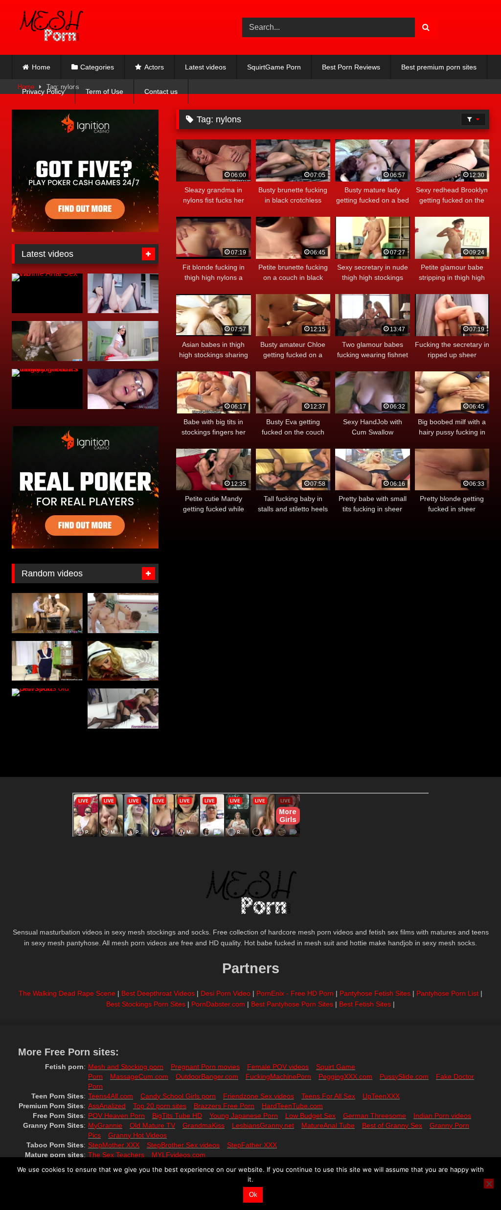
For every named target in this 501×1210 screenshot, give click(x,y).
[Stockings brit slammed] (47, 613)
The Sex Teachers (116, 1155)
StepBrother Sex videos (183, 1145)
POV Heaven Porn (116, 1115)
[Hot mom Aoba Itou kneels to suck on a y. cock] (47, 341)
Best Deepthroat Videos (158, 993)
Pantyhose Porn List (447, 993)
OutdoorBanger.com (207, 1076)
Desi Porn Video (225, 993)
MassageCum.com (139, 1076)
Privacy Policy (43, 91)
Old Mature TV (152, 1125)
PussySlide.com (404, 1076)
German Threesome (374, 1115)
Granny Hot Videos (137, 1135)
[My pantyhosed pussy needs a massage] (47, 661)
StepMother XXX (113, 1145)
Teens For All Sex (328, 1096)
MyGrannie (105, 1125)
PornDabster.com (218, 1004)
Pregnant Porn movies (205, 1067)
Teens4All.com (110, 1096)
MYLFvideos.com (178, 1155)
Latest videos (205, 67)
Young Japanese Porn (243, 1115)
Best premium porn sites (439, 67)
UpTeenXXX (381, 1096)
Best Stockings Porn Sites (145, 1004)
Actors (154, 67)
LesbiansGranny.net (263, 1125)
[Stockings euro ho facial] (123, 661)
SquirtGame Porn (274, 67)
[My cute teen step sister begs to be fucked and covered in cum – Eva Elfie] (123, 294)
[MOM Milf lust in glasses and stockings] (123, 389)
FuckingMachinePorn (278, 1076)
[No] (489, 1183)
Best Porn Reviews (351, 67)
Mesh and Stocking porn (125, 1067)
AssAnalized (107, 1106)
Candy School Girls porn (178, 1096)
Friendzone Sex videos (258, 1096)
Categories (97, 67)
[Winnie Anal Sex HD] (47, 294)
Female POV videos (278, 1067)
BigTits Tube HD (177, 1115)
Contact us (161, 91)
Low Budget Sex (310, 1115)
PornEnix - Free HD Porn (295, 993)
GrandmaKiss (203, 1125)
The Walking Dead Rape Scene (67, 993)
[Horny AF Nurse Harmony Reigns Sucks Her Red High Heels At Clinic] (123, 341)
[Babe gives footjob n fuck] (123, 708)
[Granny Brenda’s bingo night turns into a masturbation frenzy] (47, 389)
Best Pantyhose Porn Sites (292, 1004)
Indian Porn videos (442, 1115)
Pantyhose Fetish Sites (375, 993)
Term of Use (104, 91)
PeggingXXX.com (345, 1076)
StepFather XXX (252, 1145)
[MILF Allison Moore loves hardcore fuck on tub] (123, 613)
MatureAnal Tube (328, 1125)
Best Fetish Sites (365, 1004)
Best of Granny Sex (392, 1125)
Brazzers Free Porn (224, 1106)
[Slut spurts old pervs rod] (47, 708)
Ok (253, 1194)
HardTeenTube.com (292, 1106)
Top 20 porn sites (159, 1106)
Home (41, 67)
